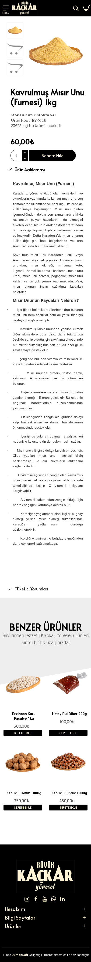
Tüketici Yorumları (31, 589)
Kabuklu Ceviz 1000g (24, 793)
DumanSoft (20, 955)
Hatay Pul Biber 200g (69, 714)
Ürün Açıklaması (30, 169)
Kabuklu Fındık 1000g (69, 793)
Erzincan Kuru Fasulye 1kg (23, 716)
